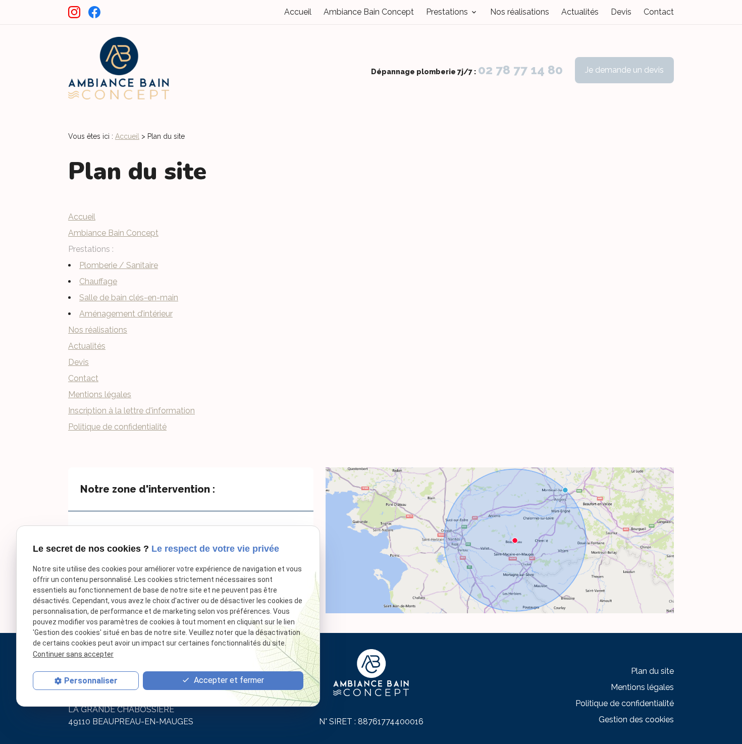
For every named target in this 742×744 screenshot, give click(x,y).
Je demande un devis (624, 70)
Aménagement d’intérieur (126, 313)
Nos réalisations (519, 12)
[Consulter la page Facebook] (94, 12)
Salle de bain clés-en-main (128, 297)
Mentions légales (99, 394)
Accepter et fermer (228, 680)
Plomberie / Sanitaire (118, 265)
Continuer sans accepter (73, 654)
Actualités (580, 12)
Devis (621, 12)
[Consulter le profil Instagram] (74, 12)
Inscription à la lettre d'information (131, 410)
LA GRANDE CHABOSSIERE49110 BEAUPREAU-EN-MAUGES (130, 715)
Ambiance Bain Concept (369, 12)
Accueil (297, 12)
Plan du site (652, 671)
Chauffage (98, 281)
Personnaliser (91, 680)
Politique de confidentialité (117, 427)
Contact (659, 12)
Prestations (447, 12)
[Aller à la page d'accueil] (118, 70)
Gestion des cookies (636, 719)
